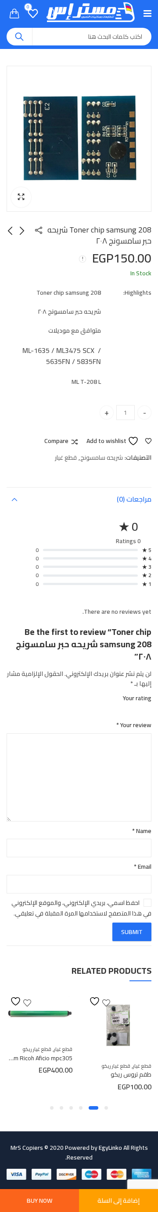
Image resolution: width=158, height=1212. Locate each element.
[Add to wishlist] (100, 1001)
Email (142, 866)
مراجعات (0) (134, 499)
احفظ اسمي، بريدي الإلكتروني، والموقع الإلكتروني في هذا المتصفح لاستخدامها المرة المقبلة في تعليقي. (81, 908)
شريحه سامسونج (101, 457)
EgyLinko (110, 1147)
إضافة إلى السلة (118, 1200)
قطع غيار (66, 457)
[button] (21, 197)
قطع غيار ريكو (115, 1066)
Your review (133, 725)
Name (141, 831)
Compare (56, 441)
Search (19, 36)
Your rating (137, 698)
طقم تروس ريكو (131, 1074)
